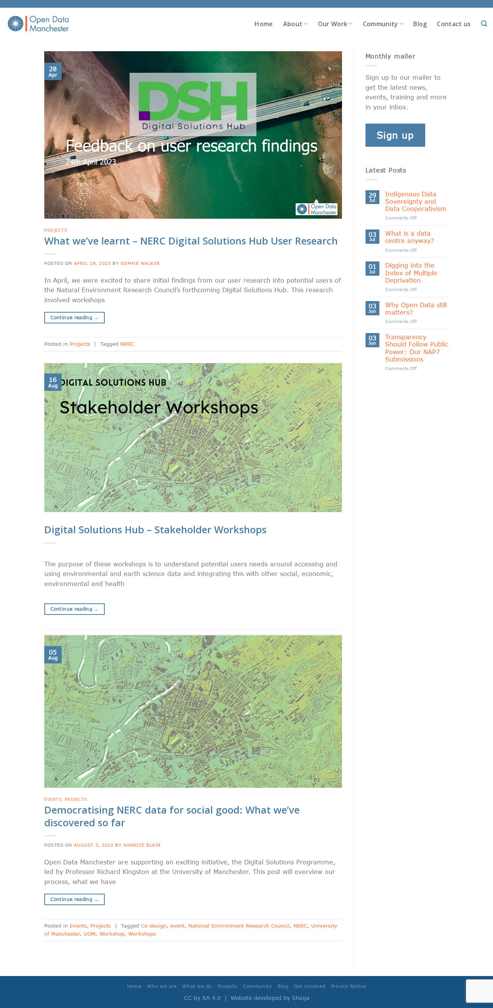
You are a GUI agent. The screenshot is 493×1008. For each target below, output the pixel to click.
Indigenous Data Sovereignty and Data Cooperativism (415, 201)
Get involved (309, 986)
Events (53, 799)
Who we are (162, 986)
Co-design (153, 926)
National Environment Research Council (239, 926)
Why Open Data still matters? (416, 308)
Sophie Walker (140, 263)
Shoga (300, 998)
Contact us (454, 24)
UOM (90, 934)
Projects (55, 230)
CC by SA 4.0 (202, 998)
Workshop (111, 934)
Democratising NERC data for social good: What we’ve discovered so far (172, 816)
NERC (127, 344)
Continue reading (74, 317)
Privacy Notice (348, 986)
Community (380, 24)
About (293, 24)
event (177, 926)
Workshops (142, 934)
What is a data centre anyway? (409, 236)
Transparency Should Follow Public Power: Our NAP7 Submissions (416, 348)
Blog (420, 24)
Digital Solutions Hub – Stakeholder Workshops (155, 529)
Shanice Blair (142, 844)
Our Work (333, 24)
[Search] (484, 23)
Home (264, 24)
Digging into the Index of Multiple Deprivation (411, 272)
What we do (197, 986)
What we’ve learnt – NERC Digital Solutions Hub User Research (191, 241)
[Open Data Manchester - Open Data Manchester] (38, 24)
